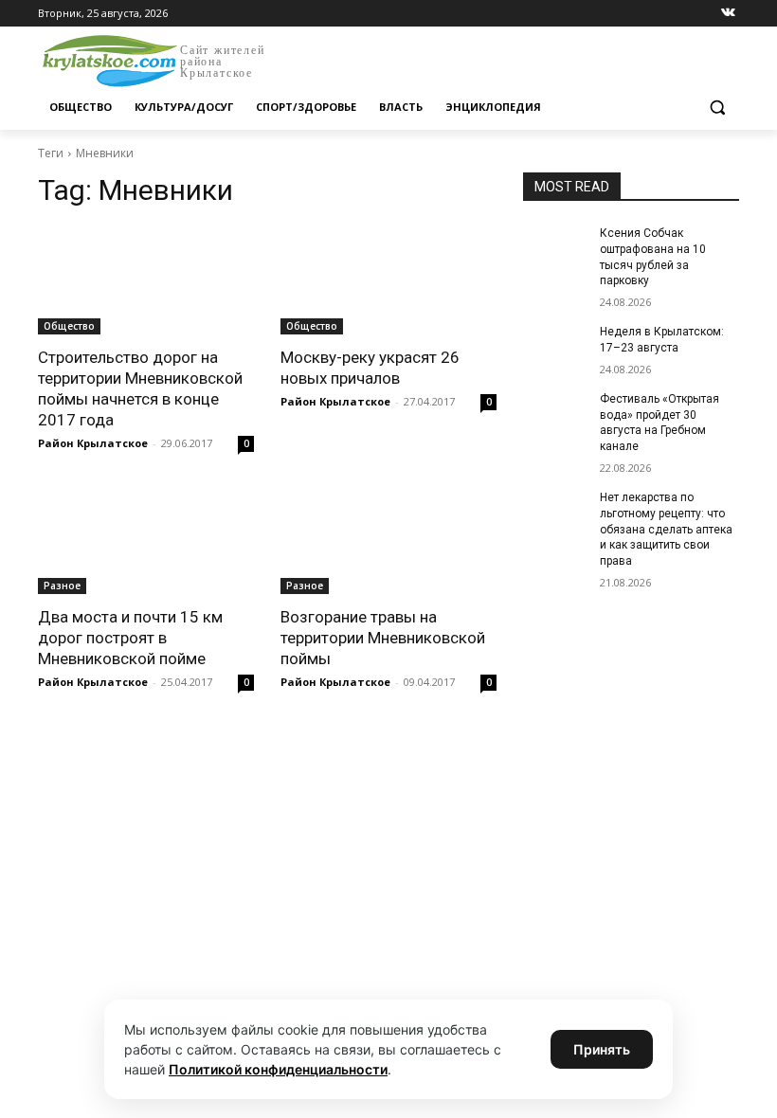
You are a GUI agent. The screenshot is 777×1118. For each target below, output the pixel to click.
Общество (69, 326)
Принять (601, 1049)
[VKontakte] (728, 14)
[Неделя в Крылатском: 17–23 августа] (555, 347)
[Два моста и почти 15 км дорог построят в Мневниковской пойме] (146, 540)
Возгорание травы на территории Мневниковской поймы (382, 637)
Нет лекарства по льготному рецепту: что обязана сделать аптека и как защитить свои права (666, 529)
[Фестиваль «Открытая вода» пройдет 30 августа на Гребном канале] (555, 414)
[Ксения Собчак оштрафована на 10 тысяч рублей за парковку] (555, 248)
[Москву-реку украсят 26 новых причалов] (388, 280)
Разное (62, 585)
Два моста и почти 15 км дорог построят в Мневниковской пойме (130, 637)
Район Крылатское (93, 443)
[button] (717, 107)
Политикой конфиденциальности (278, 1069)
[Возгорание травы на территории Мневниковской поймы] (388, 540)
